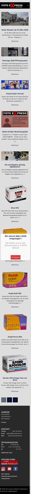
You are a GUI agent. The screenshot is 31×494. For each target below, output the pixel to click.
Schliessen (15, 257)
